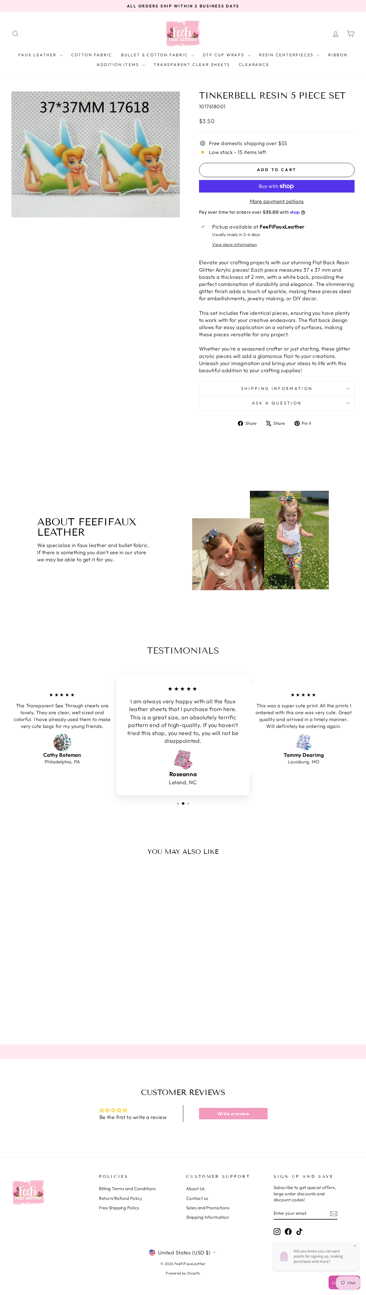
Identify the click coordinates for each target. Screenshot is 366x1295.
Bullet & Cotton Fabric (155, 54)
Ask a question (277, 403)
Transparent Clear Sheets (192, 64)
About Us (195, 1188)
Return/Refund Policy (120, 1198)
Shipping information (277, 388)
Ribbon (338, 54)
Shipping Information (207, 1217)
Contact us (197, 1198)
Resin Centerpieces (287, 54)
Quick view (52, 984)
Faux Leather (38, 54)
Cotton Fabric (91, 54)
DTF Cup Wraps (224, 54)
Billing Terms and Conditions (127, 1188)
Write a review (233, 1113)
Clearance (254, 64)
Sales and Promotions (207, 1207)
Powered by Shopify (183, 1273)
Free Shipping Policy (119, 1207)
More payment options (277, 201)
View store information (234, 244)
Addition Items (119, 64)
